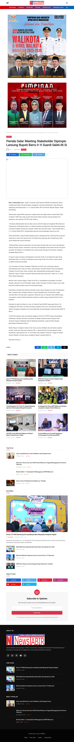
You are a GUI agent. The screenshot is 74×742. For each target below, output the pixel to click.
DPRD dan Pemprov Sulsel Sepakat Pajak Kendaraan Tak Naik (50, 379)
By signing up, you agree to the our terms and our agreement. (37, 617)
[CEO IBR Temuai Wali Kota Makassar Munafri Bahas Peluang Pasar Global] (21, 422)
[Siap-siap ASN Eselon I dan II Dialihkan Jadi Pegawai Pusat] (10, 455)
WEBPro (43, 733)
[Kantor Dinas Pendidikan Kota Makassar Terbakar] (10, 483)
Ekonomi (29, 7)
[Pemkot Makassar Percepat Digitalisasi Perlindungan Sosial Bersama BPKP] (53, 422)
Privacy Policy (48, 617)
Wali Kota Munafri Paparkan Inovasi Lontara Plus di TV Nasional (35, 555)
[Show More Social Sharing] (47, 154)
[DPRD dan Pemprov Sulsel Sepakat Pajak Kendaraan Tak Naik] (53, 368)
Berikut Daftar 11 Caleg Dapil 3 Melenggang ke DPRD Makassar (34, 472)
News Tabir (33, 737)
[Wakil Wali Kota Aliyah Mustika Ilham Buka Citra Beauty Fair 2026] (10, 549)
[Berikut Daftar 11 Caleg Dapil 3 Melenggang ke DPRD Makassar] (10, 474)
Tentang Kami (47, 737)
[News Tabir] (37, 3)
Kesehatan (47, 7)
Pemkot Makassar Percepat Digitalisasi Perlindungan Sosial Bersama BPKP (50, 434)
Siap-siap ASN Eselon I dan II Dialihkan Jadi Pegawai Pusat (33, 453)
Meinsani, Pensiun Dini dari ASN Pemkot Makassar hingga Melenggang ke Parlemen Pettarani (41, 463)
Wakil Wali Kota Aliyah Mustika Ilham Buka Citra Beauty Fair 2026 (35, 547)
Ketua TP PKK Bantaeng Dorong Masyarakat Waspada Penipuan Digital (19, 379)
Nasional (12, 7)
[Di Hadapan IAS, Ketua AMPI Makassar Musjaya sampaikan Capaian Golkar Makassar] (53, 395)
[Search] (67, 3)
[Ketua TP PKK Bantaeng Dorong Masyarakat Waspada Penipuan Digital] (21, 368)
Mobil (26, 737)
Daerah (21, 7)
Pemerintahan (58, 7)
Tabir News (10, 537)
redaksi (40, 737)
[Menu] (7, 3)
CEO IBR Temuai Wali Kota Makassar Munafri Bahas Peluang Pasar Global (19, 434)
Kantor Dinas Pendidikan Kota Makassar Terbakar (31, 481)
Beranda (8, 132)
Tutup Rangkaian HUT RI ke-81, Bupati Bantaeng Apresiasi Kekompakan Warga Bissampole (20, 407)
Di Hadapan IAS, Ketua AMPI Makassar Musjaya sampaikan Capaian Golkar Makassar (52, 407)
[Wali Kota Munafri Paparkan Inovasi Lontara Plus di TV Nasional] (10, 557)
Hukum (37, 7)
